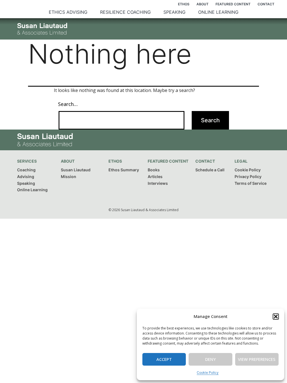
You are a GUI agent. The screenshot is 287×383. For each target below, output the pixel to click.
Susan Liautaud (76, 169)
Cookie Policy (208, 372)
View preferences (257, 359)
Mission (68, 176)
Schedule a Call (209, 169)
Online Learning (218, 12)
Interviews (158, 183)
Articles (155, 176)
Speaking (174, 12)
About (202, 4)
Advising (25, 176)
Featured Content (233, 4)
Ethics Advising (68, 12)
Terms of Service (251, 183)
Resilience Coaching (125, 12)
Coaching (26, 169)
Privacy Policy (248, 176)
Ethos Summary (123, 169)
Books (154, 169)
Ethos (183, 4)
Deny (210, 359)
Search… (68, 104)
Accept (164, 359)
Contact (266, 4)
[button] (276, 316)
